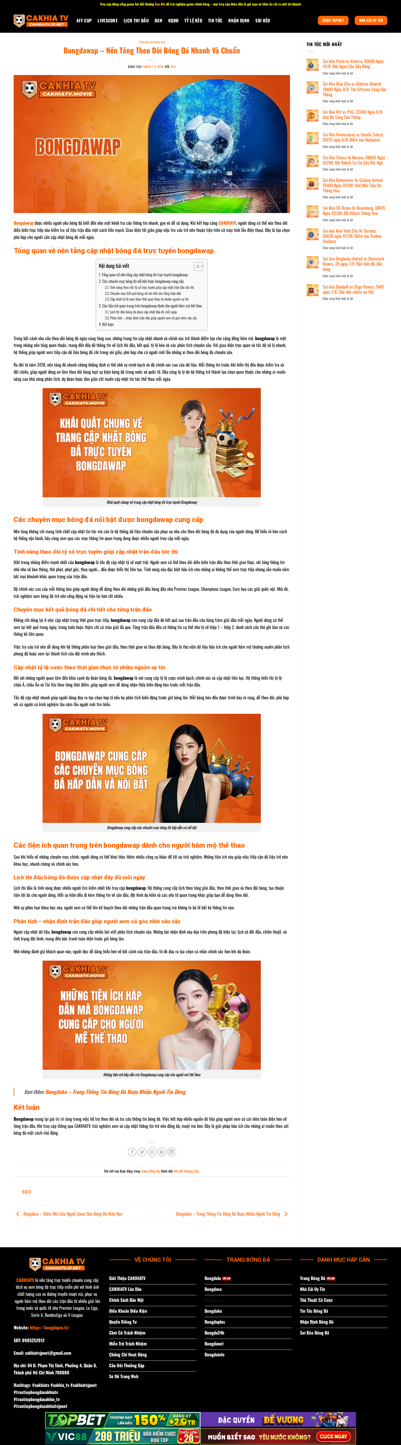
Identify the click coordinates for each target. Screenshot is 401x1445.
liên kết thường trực (186, 1171)
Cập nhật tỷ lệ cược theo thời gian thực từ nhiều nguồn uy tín (149, 299)
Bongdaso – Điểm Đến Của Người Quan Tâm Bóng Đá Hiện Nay (72, 1213)
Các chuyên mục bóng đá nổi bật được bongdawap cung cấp (143, 281)
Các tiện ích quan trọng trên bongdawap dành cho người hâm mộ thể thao (152, 305)
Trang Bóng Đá (152, 42)
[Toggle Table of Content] (196, 266)
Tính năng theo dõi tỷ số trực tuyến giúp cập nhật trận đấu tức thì (152, 287)
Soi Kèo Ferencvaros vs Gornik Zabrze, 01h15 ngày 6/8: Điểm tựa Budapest (353, 137)
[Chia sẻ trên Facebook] (132, 1151)
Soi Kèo (262, 20)
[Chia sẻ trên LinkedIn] (171, 1151)
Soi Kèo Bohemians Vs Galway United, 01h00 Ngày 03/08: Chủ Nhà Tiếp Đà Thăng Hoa (353, 185)
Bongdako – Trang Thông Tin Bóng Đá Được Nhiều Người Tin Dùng (115, 1092)
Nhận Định (238, 20)
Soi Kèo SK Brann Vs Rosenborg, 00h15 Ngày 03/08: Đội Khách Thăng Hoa (354, 210)
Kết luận (107, 324)
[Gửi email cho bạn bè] (152, 1151)
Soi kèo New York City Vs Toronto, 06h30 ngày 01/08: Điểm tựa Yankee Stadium (352, 236)
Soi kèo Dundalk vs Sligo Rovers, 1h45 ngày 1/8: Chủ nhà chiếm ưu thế (353, 289)
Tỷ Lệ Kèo (193, 20)
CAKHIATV (25, 1280)
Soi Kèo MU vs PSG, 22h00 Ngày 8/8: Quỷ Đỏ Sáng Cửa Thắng (353, 114)
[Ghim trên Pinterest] (161, 1151)
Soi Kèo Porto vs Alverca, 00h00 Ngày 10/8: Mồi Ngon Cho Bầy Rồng (353, 64)
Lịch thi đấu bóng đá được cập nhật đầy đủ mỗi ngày (143, 311)
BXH (158, 20)
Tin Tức (215, 20)
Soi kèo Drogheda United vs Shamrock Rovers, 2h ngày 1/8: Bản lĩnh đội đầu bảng (353, 264)
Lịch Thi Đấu (136, 20)
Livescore (108, 20)
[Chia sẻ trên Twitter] (141, 1151)
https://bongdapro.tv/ (50, 1327)
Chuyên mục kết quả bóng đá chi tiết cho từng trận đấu (145, 293)
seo (173, 66)
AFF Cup (84, 20)
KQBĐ (173, 20)
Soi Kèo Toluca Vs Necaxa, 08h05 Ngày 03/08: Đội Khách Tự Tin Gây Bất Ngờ (354, 160)
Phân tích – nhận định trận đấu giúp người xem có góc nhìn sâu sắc (153, 317)
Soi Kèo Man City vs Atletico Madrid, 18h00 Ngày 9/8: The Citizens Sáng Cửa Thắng (354, 89)
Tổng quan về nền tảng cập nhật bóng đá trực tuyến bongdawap (145, 274)
